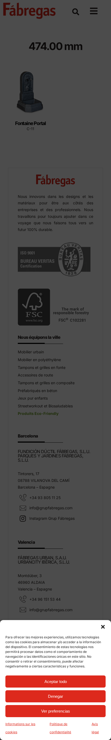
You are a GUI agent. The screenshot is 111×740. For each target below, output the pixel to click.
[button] (103, 626)
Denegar (55, 696)
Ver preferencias (55, 711)
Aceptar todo (55, 681)
